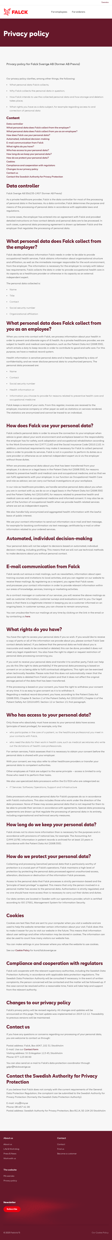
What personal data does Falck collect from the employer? (38, 127)
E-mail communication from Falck (24, 143)
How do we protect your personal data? (27, 158)
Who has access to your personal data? (27, 150)
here (27, 616)
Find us (60, 1149)
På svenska (9, 1176)
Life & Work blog (11, 1149)
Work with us (10, 1159)
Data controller (14, 124)
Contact (61, 1144)
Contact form (31, 1049)
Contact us (12, 173)
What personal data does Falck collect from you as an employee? (41, 131)
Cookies (10, 161)
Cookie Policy (22, 950)
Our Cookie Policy (100, 1233)
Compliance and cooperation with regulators (30, 165)
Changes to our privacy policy (22, 169)
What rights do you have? (20, 146)
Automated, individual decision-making (27, 139)
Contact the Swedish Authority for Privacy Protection (34, 177)
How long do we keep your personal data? (29, 154)
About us (8, 1144)
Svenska (105, 2)
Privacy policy (10, 1181)
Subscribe (12, 1209)
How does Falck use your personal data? (28, 135)
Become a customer (67, 1154)
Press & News (10, 1154)
